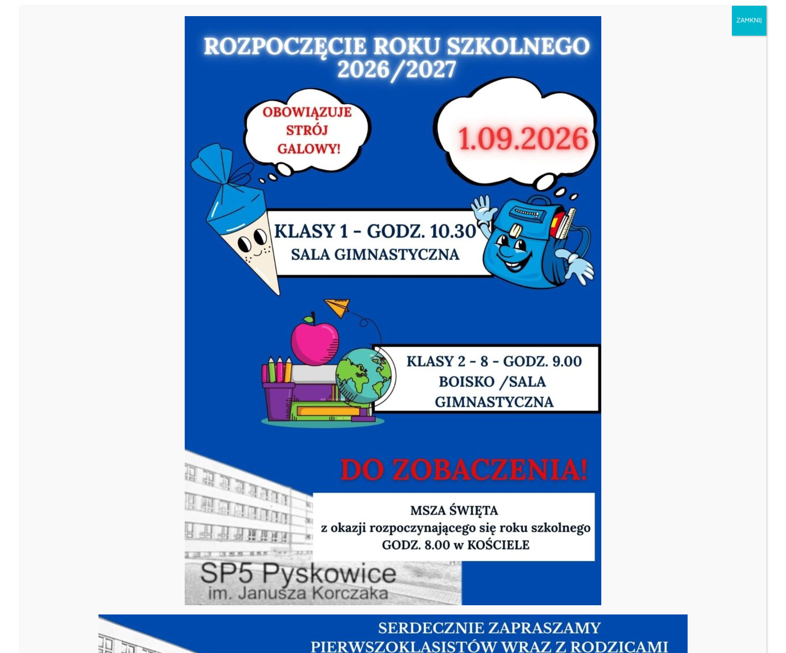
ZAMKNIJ (749, 20)
